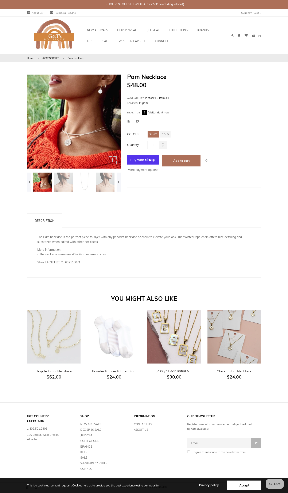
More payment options (143, 170)
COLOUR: (133, 134)
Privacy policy (209, 485)
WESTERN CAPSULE (93, 463)
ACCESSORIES (50, 58)
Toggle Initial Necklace (54, 371)
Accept (244, 485)
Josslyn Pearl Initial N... (174, 371)
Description (44, 221)
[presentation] (29, 182)
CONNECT (87, 468)
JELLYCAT (86, 435)
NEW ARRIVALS (90, 424)
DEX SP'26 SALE (90, 429)
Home (30, 58)
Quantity (133, 145)
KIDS (83, 452)
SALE (83, 457)
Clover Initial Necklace (234, 371)
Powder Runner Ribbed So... (114, 371)
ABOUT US (141, 429)
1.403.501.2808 (37, 428)
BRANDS (86, 446)
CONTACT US (143, 424)
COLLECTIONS (89, 441)
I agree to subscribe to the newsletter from (218, 452)
